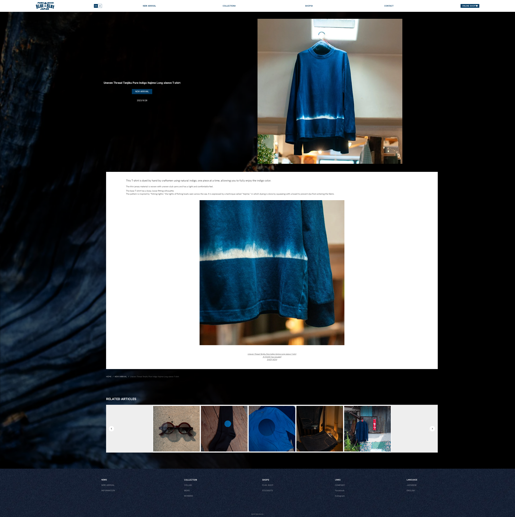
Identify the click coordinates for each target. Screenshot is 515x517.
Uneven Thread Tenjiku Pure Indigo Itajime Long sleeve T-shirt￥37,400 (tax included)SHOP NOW (272, 356)
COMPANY (340, 485)
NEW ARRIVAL (149, 6)
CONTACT (388, 6)
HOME (108, 376)
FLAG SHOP (267, 485)
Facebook (339, 490)
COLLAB (188, 485)
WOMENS (188, 496)
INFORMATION (108, 490)
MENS (187, 490)
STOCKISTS (267, 490)
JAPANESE (412, 485)
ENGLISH (411, 490)
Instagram (340, 496)
